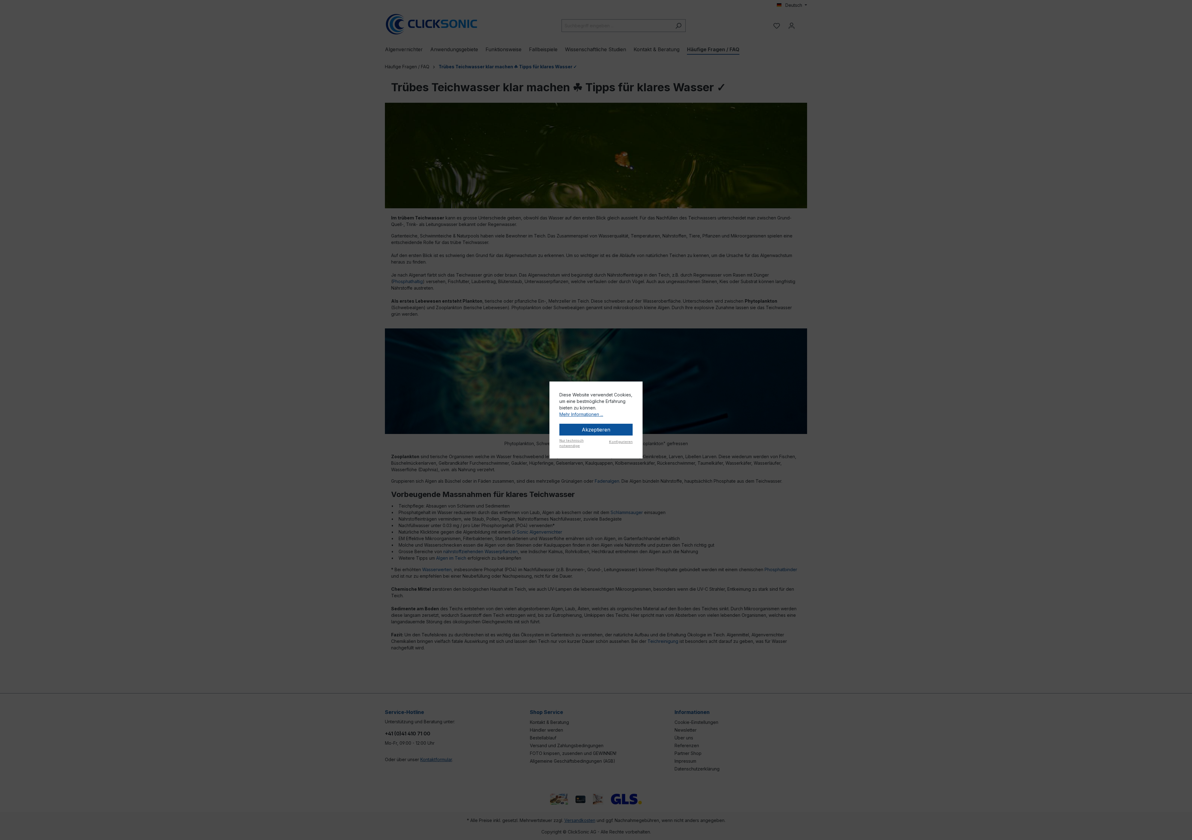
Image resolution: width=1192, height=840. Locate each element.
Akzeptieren (596, 430)
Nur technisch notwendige (571, 443)
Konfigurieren (621, 442)
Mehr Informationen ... (581, 414)
